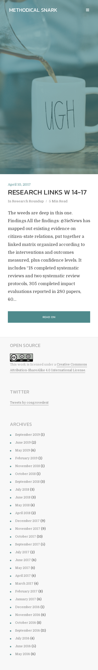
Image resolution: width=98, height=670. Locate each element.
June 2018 (23, 497)
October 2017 (25, 536)
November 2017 (27, 529)
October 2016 (25, 623)
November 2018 (27, 466)
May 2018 (22, 505)
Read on (49, 317)
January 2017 (25, 599)
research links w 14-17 (47, 192)
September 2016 (27, 630)
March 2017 (24, 583)
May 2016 (22, 654)
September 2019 (27, 435)
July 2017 (22, 552)
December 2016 (27, 607)
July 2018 (22, 489)
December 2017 (27, 521)
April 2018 (23, 513)
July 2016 (22, 638)
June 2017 (23, 560)
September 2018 (27, 482)
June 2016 (23, 646)
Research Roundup (28, 201)
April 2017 (23, 576)
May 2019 (22, 450)
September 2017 (27, 544)
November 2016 (27, 615)
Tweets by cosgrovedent (29, 402)
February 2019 (26, 458)
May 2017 (22, 568)
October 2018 (25, 474)
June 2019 (23, 442)
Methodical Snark (33, 10)
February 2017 (26, 591)
